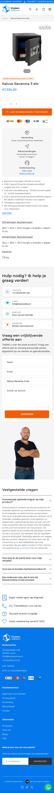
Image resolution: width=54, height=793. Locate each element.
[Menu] (48, 9)
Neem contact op (27, 173)
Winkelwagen (45, 9)
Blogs (5, 734)
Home (5, 18)
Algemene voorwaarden (13, 694)
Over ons (6, 730)
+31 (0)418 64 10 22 (11, 660)
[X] (32, 787)
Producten (7, 726)
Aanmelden (40, 761)
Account (37, 9)
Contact (6, 710)
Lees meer (7, 213)
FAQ (4, 738)
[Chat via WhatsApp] (48, 787)
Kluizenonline (16, 781)
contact (25, 548)
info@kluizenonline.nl (12, 656)
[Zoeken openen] (30, 9)
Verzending (7, 702)
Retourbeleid (8, 706)
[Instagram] (22, 787)
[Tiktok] (27, 787)
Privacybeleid (8, 698)
